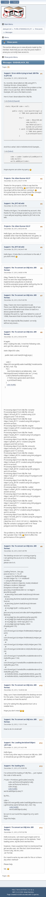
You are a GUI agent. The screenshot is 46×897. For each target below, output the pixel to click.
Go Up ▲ (31, 890)
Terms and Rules (21, 890)
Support (7, 73)
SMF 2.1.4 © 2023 (17, 892)
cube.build (11, 385)
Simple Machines (29, 892)
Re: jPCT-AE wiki (18, 203)
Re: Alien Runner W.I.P (21, 178)
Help (13, 890)
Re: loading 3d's (18, 766)
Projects (7, 178)
